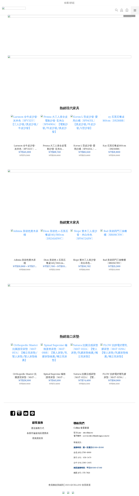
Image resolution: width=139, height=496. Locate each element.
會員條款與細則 (56, 484)
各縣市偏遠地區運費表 (37, 433)
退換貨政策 (37, 438)
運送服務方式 (37, 428)
